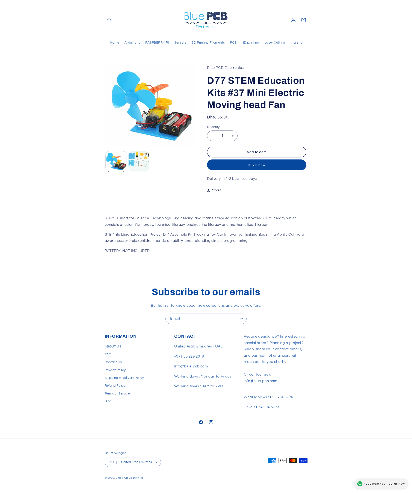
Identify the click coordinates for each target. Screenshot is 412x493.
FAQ (108, 354)
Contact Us (113, 362)
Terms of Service (117, 393)
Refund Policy (115, 385)
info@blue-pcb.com (260, 381)
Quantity (213, 127)
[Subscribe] (241, 319)
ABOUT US (113, 346)
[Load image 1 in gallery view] (116, 161)
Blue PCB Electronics (129, 478)
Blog (108, 401)
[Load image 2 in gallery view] (139, 161)
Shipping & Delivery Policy (124, 377)
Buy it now (257, 165)
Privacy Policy (115, 370)
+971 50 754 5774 (277, 397)
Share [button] (216, 190)
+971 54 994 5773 (264, 407)
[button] (110, 20)
